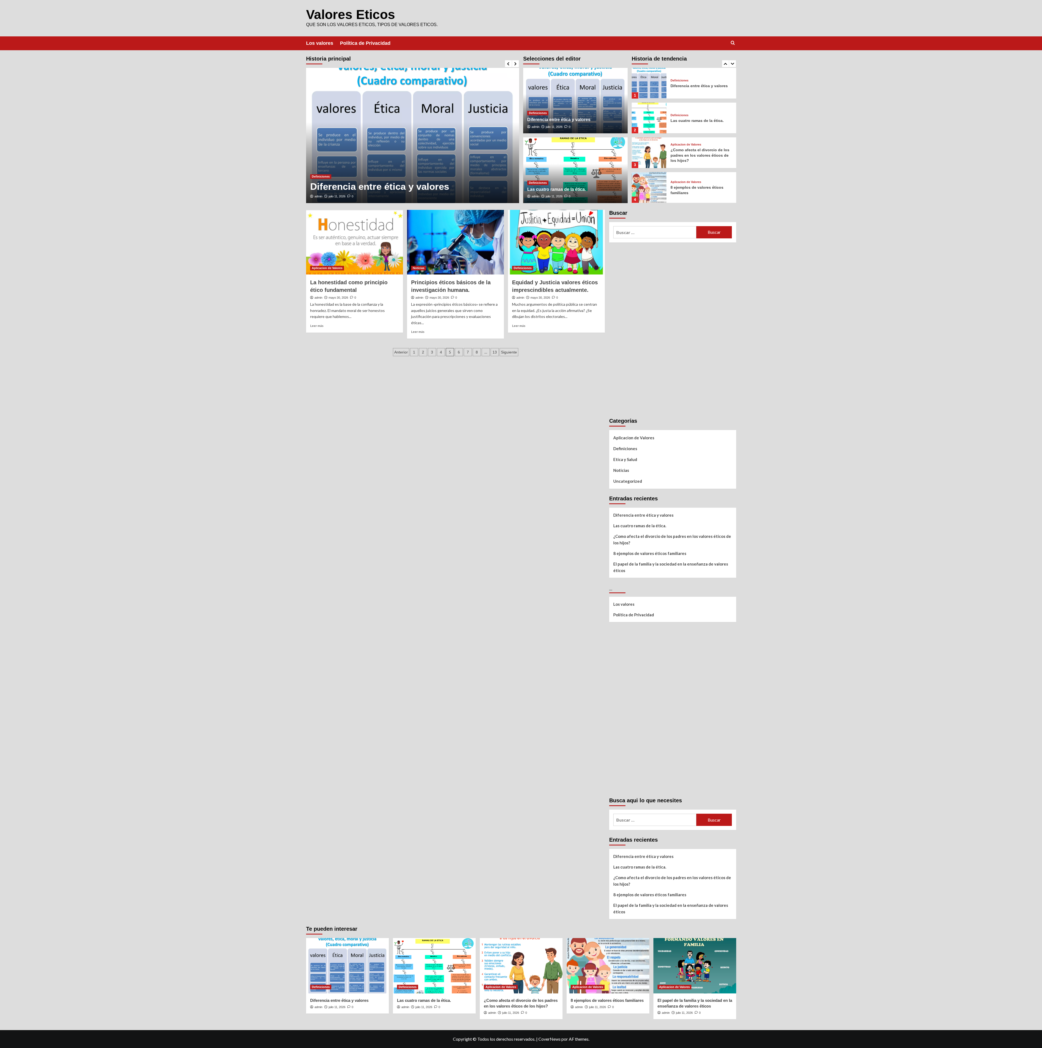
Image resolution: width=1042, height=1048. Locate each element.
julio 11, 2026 (337, 196)
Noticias (418, 268)
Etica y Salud (625, 459)
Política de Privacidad (365, 43)
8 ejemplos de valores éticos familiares (649, 553)
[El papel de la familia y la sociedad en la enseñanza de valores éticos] (694, 965)
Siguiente (509, 352)
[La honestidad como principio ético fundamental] (354, 242)
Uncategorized (627, 481)
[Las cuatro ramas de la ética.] (575, 170)
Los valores (319, 43)
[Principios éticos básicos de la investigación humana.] (455, 242)
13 (495, 352)
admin (318, 196)
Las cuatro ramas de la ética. (556, 189)
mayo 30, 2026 (338, 297)
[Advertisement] (650, 328)
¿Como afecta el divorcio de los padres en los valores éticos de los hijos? (700, 155)
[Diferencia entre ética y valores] (412, 135)
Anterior (401, 352)
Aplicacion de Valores (686, 144)
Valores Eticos (350, 14)
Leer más (316, 326)
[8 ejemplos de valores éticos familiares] (649, 187)
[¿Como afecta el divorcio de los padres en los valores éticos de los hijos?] (649, 152)
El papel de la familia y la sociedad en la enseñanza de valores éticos (670, 567)
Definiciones (321, 176)
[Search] (732, 43)
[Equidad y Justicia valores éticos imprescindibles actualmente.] (556, 242)
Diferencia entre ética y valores (379, 186)
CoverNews (549, 1038)
